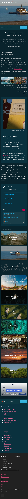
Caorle (5, 433)
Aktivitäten (8, 203)
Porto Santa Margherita (10, 420)
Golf (5, 414)
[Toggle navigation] (25, 2)
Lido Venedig (7, 444)
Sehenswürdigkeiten (9, 409)
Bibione (6, 431)
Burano (5, 155)
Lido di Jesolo (8, 437)
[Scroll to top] (24, 495)
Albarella (6, 450)
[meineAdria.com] (9, 2)
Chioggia (6, 446)
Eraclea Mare (7, 435)
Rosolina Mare (8, 448)
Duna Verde (7, 422)
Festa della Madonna (10, 412)
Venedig (6, 442)
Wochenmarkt (9, 195)
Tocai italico (18, 69)
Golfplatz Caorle (10, 199)
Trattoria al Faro (8, 418)
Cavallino (6, 439)
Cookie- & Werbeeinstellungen (10, 470)
